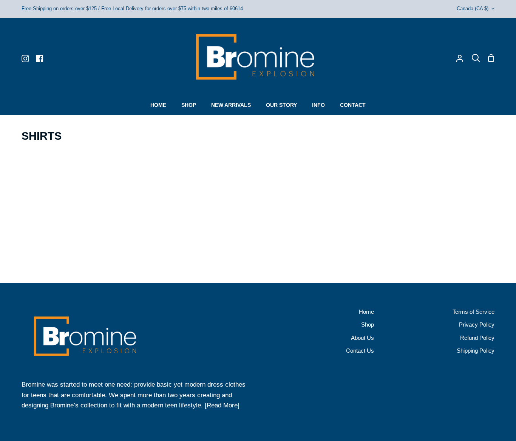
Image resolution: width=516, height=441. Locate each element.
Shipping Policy (475, 350)
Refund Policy (477, 338)
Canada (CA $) (472, 8)
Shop (367, 324)
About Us (362, 338)
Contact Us (360, 350)
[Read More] (222, 405)
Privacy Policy (476, 324)
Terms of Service (473, 311)
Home (366, 311)
